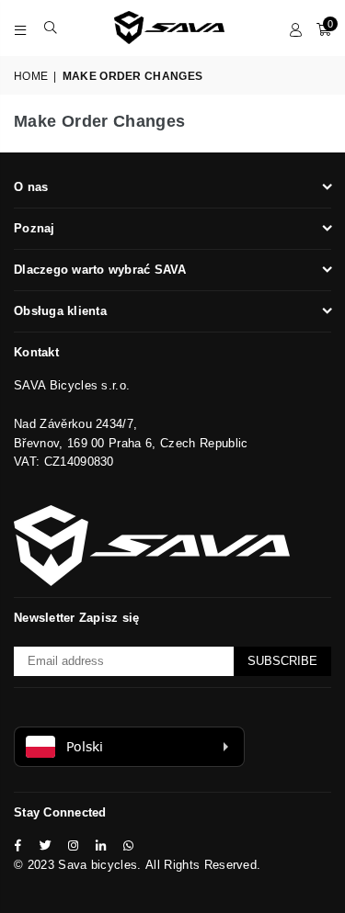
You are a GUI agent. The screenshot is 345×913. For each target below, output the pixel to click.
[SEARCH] (51, 27)
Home (31, 76)
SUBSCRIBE (282, 661)
